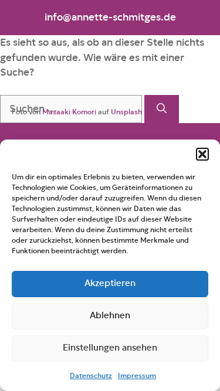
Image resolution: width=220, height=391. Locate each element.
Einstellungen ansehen (110, 348)
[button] (202, 154)
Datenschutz (91, 375)
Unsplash (126, 111)
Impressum (137, 375)
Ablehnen (110, 315)
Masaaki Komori (69, 111)
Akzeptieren (110, 283)
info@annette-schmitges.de (110, 17)
